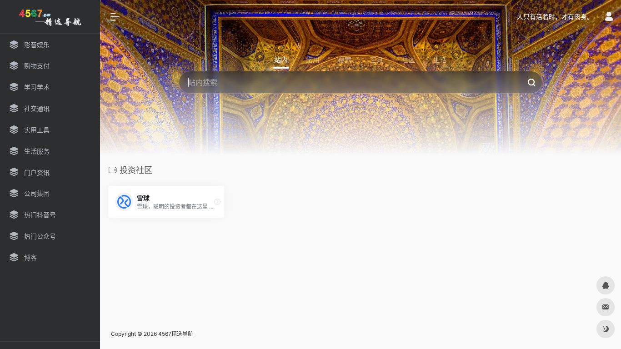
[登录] (609, 17)
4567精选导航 (175, 333)
